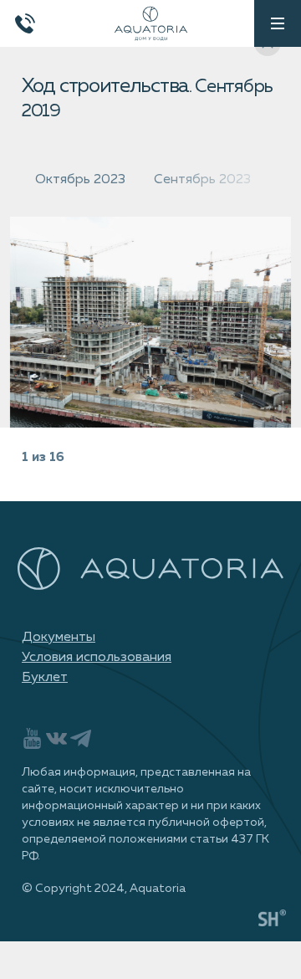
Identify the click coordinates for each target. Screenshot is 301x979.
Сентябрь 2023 (202, 180)
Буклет (45, 677)
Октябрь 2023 (80, 180)
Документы (58, 637)
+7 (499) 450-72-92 (25, 23)
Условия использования (96, 657)
